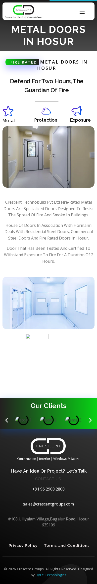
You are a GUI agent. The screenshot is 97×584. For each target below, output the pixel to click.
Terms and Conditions (67, 545)
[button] (6, 420)
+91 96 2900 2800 (48, 489)
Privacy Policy (23, 545)
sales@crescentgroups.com (48, 504)
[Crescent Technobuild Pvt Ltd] (23, 12)
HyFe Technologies (51, 575)
